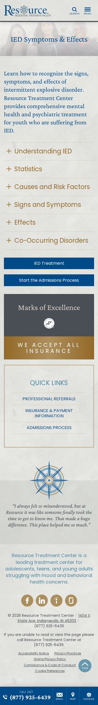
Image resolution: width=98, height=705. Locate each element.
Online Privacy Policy (50, 659)
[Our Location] (72, 696)
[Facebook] (27, 600)
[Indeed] (56, 600)
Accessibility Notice (33, 653)
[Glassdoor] (71, 600)
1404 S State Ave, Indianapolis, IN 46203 (54, 618)
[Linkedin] (42, 600)
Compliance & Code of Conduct (50, 665)
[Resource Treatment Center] (27, 10)
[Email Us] (59, 696)
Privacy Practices (67, 653)
